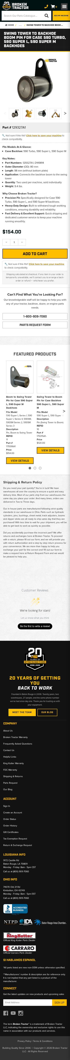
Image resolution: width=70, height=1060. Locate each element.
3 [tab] (40, 468)
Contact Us (8, 750)
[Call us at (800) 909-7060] (46, 6)
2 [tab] (35, 468)
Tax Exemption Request (15, 838)
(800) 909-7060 (21, 871)
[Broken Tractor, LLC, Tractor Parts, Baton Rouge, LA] (15, 909)
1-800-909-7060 (35, 317)
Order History (10, 825)
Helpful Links (9, 757)
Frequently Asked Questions (17, 743)
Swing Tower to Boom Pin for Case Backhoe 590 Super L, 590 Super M (50, 402)
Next (65, 114)
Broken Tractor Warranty (15, 737)
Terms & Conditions (43, 1041)
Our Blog (47, 712)
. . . (20, 25)
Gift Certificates (11, 832)
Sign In (6, 806)
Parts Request (10, 783)
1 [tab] (30, 468)
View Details (20, 461)
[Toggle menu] (64, 6)
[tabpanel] (20, 411)
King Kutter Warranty (13, 763)
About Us (8, 730)
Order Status (9, 819)
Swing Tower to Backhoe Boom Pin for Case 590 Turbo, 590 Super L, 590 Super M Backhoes (45, 25)
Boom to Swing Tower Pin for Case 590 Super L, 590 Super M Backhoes (19, 402)
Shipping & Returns (13, 776)
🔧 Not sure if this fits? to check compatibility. (33, 137)
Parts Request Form (35, 325)
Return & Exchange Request (17, 845)
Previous (5, 114)
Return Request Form (38, 553)
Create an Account (12, 812)
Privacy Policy (24, 1041)
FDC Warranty (10, 770)
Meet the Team (22, 712)
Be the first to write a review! (35, 626)
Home (10, 25)
